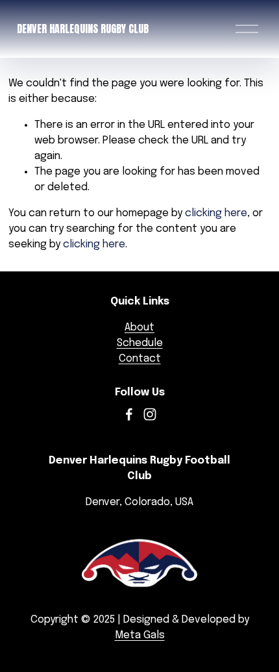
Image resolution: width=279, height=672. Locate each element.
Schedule (140, 343)
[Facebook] (129, 414)
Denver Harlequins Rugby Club (83, 28)
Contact (140, 358)
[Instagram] (149, 414)
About (139, 327)
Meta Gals (140, 635)
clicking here (216, 213)
